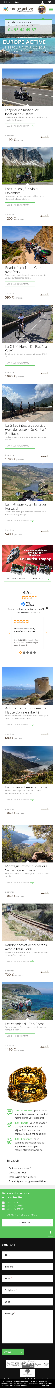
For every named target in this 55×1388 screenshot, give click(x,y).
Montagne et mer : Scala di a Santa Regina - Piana (26, 868)
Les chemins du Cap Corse (24, 1024)
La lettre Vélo (14, 1202)
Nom (8, 1255)
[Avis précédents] (9, 633)
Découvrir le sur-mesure (22, 1177)
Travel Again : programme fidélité (27, 1181)
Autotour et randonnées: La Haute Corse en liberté (25, 710)
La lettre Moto (15, 1206)
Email (8, 1278)
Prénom (9, 1266)
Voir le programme (18, 126)
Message (10, 1313)
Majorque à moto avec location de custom (22, 112)
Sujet (8, 1301)
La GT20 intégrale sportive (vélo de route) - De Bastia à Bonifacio (25, 429)
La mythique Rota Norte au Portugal (25, 506)
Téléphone (11, 1290)
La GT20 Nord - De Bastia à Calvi (26, 348)
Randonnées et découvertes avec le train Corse (26, 947)
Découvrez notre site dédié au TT (25, 579)
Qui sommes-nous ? (20, 1168)
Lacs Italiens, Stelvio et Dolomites (22, 191)
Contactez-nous (17, 1172)
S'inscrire (26, 1222)
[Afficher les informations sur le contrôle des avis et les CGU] (47, 608)
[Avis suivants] (46, 633)
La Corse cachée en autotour (26, 787)
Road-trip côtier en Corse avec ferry (24, 269)
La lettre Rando (15, 1209)
